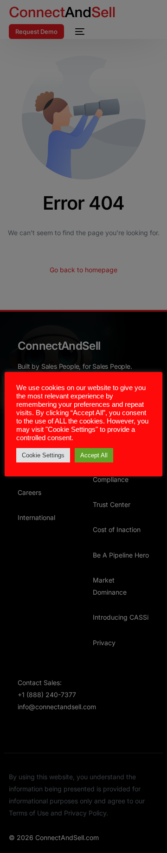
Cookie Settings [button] (43, 455)
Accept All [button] (94, 455)
